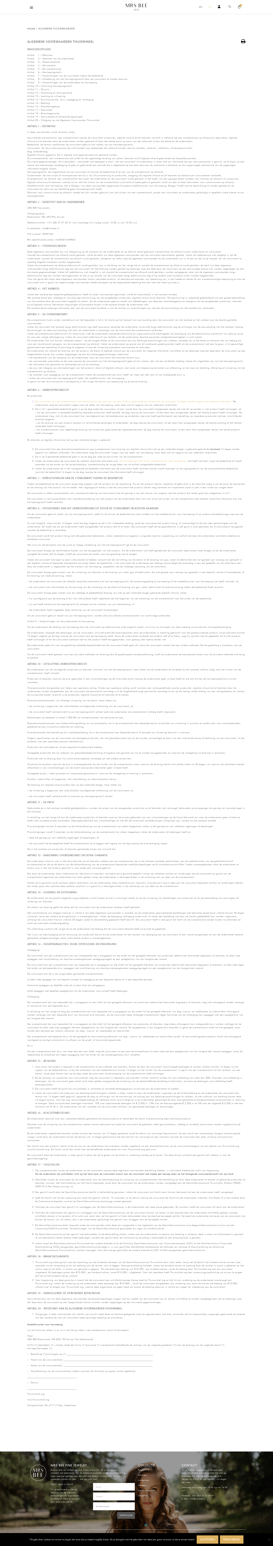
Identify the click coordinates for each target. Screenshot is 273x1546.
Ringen (141, 1470)
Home (31, 28)
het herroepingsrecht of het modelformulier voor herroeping (153, 461)
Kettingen (142, 1475)
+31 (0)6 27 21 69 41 (203, 1495)
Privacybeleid (231, 1539)
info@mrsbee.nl (197, 1498)
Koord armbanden (147, 1490)
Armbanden (143, 1480)
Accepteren (207, 1539)
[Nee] (269, 1539)
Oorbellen (143, 1495)
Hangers (142, 1485)
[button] (31, 7)
